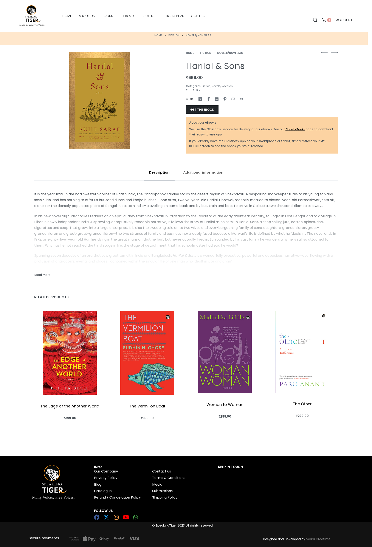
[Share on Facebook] (209, 99)
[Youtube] (126, 517)
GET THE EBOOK (202, 109)
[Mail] (233, 99)
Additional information (203, 172)
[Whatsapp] (135, 517)
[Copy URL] (241, 99)
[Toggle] (42, 275)
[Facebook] (96, 517)
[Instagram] (116, 517)
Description (159, 172)
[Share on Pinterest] (225, 99)
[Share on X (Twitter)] (200, 99)
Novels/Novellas (198, 35)
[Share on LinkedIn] (217, 99)
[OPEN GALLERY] (99, 100)
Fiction (174, 35)
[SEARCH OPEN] (315, 20)
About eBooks (295, 129)
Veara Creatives (318, 539)
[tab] (159, 172)
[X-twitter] (106, 517)
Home (158, 35)
